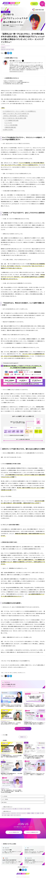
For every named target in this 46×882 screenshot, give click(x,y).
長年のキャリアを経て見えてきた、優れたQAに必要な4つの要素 (14, 118)
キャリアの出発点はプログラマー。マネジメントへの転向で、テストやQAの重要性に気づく (19, 111)
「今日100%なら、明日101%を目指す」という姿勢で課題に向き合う (15, 115)
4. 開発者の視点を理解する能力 (10, 127)
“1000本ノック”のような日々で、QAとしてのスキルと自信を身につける (16, 113)
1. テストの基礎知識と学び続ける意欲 (11, 120)
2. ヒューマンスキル (8, 122)
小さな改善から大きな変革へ (8, 129)
